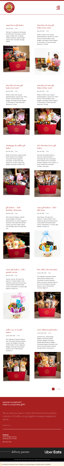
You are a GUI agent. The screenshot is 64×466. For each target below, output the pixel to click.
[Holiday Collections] (9, 2)
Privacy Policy (47, 459)
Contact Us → (7, 425)
